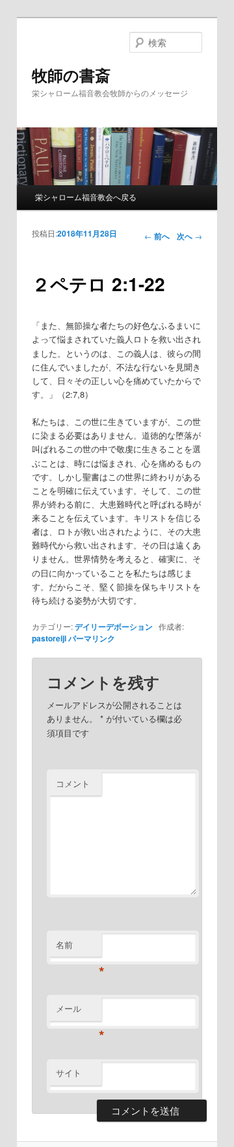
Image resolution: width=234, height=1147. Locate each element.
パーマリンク (91, 638)
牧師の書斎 (71, 75)
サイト (68, 1072)
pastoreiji (49, 638)
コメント (73, 783)
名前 (78, 947)
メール (78, 1011)
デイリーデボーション (114, 626)
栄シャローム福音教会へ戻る (85, 196)
